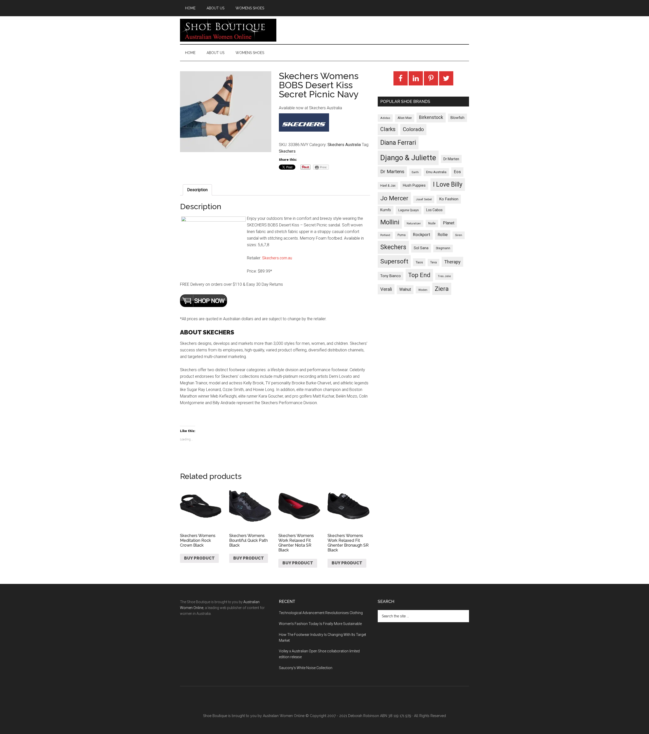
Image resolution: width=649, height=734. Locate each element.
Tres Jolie (444, 276)
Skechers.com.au (277, 258)
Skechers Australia (344, 144)
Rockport (421, 234)
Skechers (287, 151)
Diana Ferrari (398, 142)
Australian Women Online (283, 716)
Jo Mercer (394, 198)
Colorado (413, 129)
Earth (415, 172)
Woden (422, 290)
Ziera (442, 288)
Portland (385, 235)
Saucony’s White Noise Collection (305, 668)
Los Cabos (434, 210)
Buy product (199, 558)
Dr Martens (392, 171)
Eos (457, 171)
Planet (448, 223)
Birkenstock (431, 117)
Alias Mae (405, 118)
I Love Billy (447, 184)
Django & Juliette (408, 157)
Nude (432, 223)
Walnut (405, 289)
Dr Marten (451, 159)
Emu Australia (436, 172)
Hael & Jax (387, 185)
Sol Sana (421, 248)
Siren (458, 235)
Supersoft (394, 261)
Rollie (443, 234)
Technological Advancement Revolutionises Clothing (321, 613)
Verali (386, 289)
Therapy (452, 261)
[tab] (197, 189)
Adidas (385, 118)
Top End (419, 275)
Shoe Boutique (228, 30)
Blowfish (457, 118)
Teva (433, 262)
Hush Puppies (414, 185)
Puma (402, 235)
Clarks (387, 129)
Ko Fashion (448, 199)
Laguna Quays (408, 210)
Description (197, 189)
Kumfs (385, 210)
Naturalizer (414, 223)
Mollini (389, 222)
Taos (419, 262)
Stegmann (443, 248)
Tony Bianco (390, 276)
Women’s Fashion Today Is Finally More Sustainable (320, 624)
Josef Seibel (424, 199)
